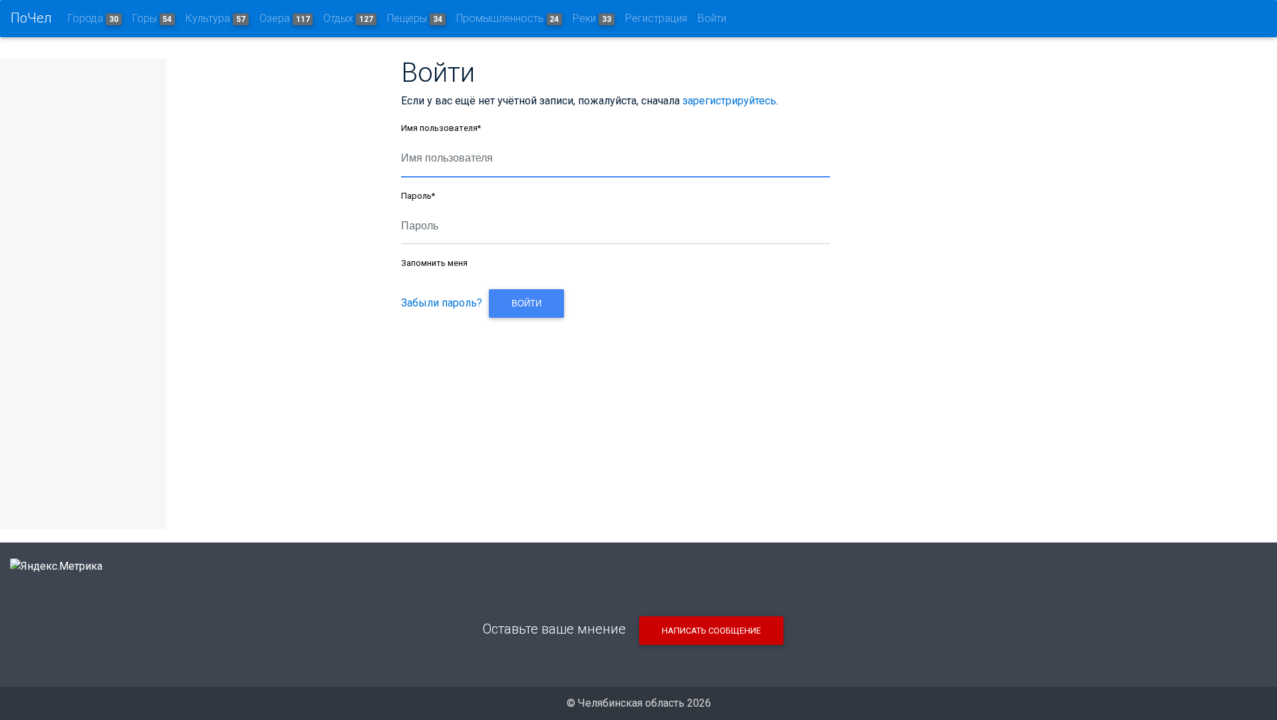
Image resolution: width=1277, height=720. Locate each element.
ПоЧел (31, 18)
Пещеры (414, 18)
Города (93, 18)
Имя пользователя (441, 128)
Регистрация (656, 18)
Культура (215, 18)
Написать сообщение (711, 631)
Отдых (348, 18)
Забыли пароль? (441, 303)
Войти (712, 18)
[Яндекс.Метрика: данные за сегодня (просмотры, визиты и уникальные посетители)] (56, 566)
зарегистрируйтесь (729, 100)
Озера (284, 18)
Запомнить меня (434, 263)
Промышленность (507, 18)
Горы (152, 18)
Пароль (418, 196)
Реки (592, 18)
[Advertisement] (615, 415)
